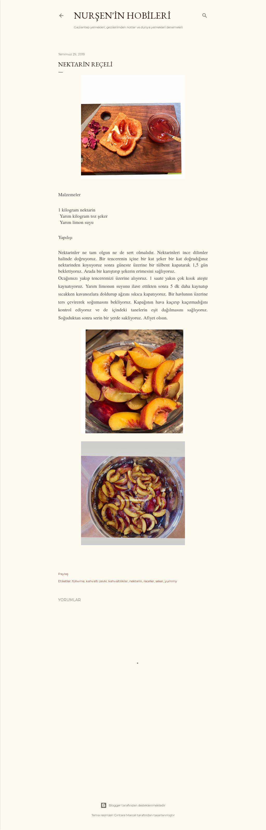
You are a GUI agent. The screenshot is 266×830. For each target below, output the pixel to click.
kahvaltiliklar (118, 581)
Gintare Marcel (125, 815)
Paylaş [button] (63, 574)
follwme (78, 581)
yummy (171, 581)
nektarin (135, 581)
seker (159, 581)
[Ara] (205, 14)
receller (149, 581)
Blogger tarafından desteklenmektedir (137, 805)
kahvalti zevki (96, 581)
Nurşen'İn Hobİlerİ (122, 15)
